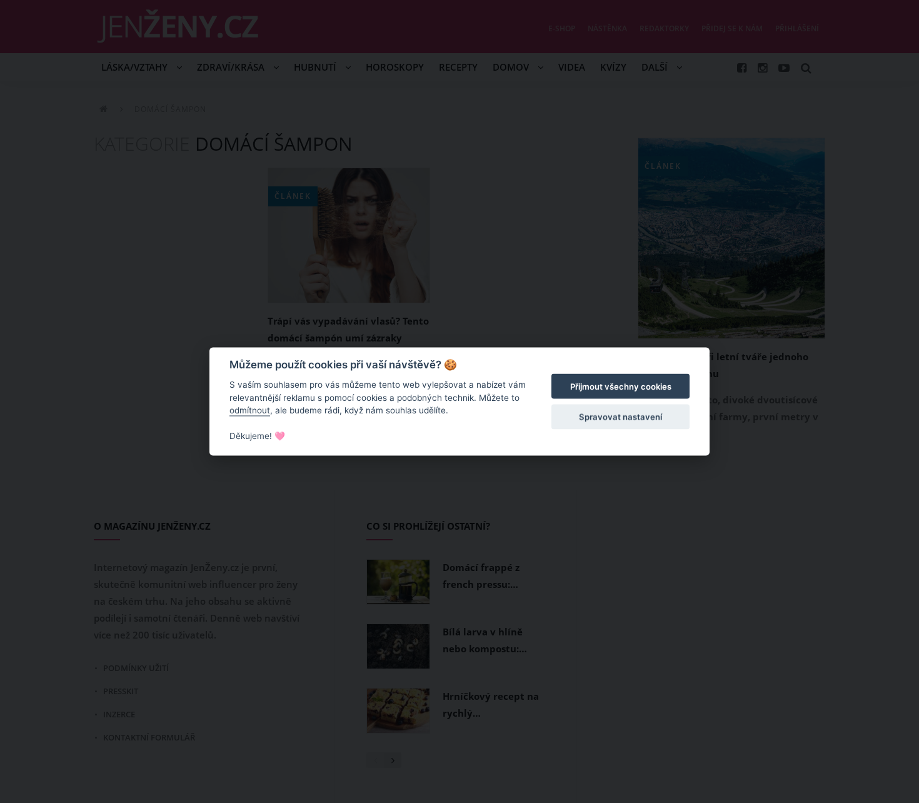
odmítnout (249, 410)
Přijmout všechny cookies (620, 386)
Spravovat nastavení (620, 417)
